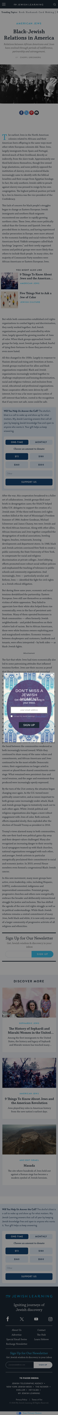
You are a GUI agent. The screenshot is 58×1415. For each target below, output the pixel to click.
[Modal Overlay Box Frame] (29, 707)
